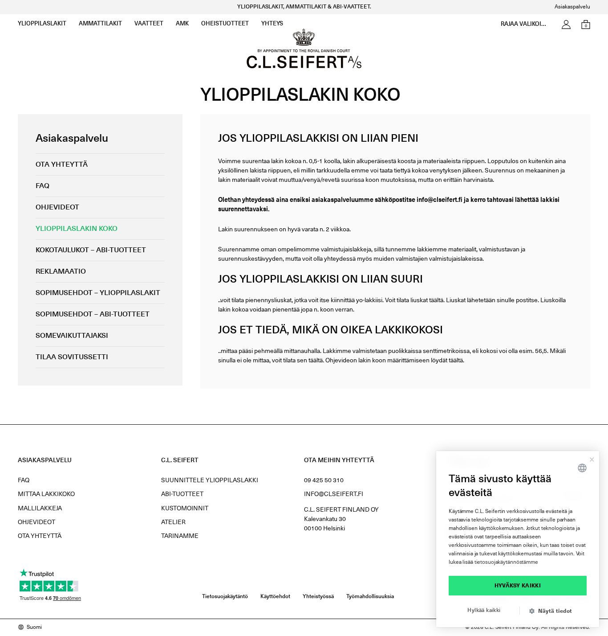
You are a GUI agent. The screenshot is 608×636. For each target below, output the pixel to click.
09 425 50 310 (324, 480)
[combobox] (582, 468)
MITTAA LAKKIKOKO (46, 494)
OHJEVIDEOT (36, 522)
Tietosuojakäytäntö (225, 596)
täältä (436, 300)
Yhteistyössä (318, 596)
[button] (554, 611)
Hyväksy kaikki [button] (518, 586)
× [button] (592, 458)
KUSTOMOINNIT (184, 508)
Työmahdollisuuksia (370, 596)
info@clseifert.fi (333, 494)
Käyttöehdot (275, 596)
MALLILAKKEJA (40, 508)
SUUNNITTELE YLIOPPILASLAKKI (209, 480)
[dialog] (517, 539)
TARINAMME (180, 536)
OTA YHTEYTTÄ (39, 536)
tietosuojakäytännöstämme (506, 562)
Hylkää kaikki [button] (483, 610)
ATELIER (173, 522)
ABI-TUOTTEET (182, 494)
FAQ (23, 480)
